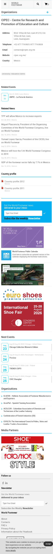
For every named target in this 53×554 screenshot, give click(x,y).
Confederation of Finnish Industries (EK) (19, 416)
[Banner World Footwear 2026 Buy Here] (26, 237)
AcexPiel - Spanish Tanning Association (19, 403)
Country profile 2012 (14, 181)
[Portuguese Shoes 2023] (26, 274)
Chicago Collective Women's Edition (23, 347)
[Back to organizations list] (48, 12)
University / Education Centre (13, 74)
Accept (48, 544)
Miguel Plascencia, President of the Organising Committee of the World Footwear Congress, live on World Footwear (24, 127)
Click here (16, 255)
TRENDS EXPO (15, 368)
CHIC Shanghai (15, 379)
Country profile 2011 (14, 188)
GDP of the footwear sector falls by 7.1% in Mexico (25, 162)
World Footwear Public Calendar (25, 251)
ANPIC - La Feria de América (21, 97)
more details (11, 550)
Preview (12, 358)
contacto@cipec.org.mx (24, 50)
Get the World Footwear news (15, 494)
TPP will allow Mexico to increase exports (21, 116)
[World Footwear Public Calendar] (6, 255)
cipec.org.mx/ (20, 55)
